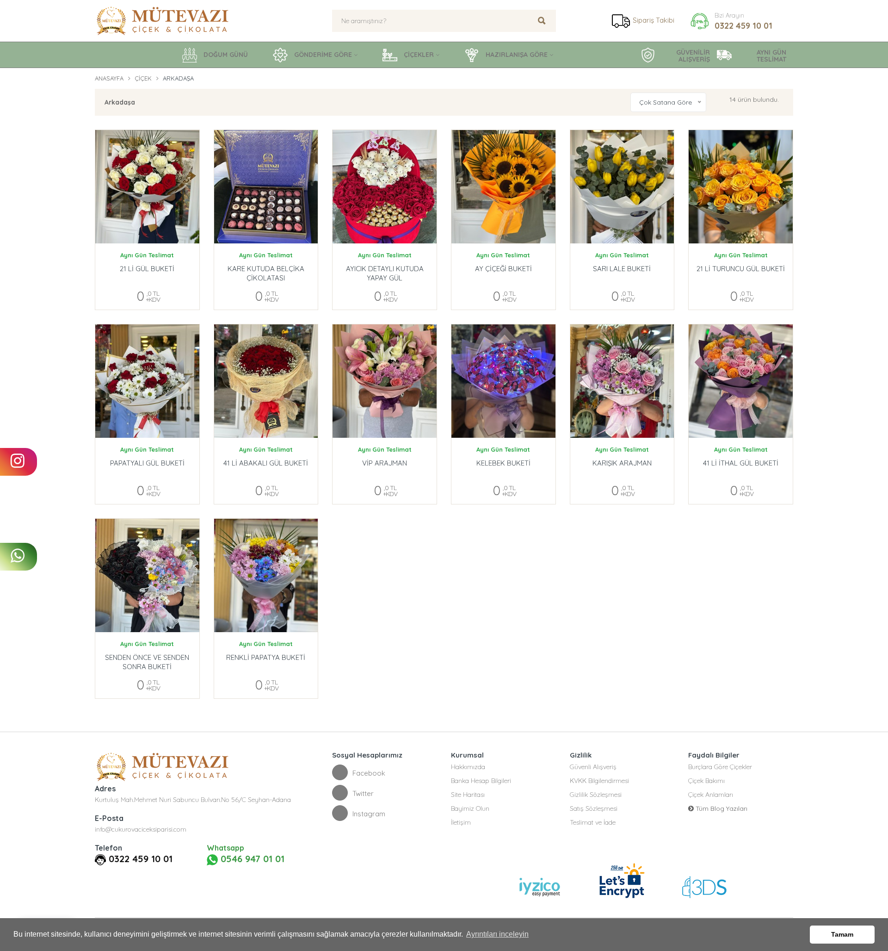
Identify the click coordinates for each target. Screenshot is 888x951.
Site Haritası (468, 794)
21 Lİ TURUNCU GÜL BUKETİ (741, 268)
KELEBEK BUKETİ (503, 463)
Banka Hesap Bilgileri (481, 781)
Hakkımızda (468, 767)
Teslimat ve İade (593, 822)
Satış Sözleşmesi (593, 808)
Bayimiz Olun (470, 808)
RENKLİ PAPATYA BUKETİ (265, 657)
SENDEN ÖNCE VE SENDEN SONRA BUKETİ (147, 662)
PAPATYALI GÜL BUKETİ (147, 463)
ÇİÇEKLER (418, 54)
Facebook (368, 773)
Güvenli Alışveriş (593, 767)
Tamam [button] (842, 934)
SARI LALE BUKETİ (622, 268)
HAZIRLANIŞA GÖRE (516, 54)
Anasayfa (109, 78)
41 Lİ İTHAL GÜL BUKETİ (740, 463)
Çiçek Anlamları (710, 794)
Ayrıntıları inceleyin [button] (497, 934)
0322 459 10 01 (743, 25)
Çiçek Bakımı (706, 781)
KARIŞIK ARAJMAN (622, 463)
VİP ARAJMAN (384, 463)
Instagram (368, 813)
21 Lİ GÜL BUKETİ (147, 268)
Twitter (363, 793)
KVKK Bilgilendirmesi (599, 781)
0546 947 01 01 (251, 858)
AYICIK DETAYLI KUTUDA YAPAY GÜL (385, 273)
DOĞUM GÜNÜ (225, 54)
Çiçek (143, 78)
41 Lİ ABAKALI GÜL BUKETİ (265, 463)
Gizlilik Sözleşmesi (596, 794)
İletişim (461, 822)
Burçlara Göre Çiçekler (720, 767)
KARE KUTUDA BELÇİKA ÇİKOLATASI (266, 273)
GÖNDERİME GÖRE (322, 54)
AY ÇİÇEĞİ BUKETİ (503, 268)
